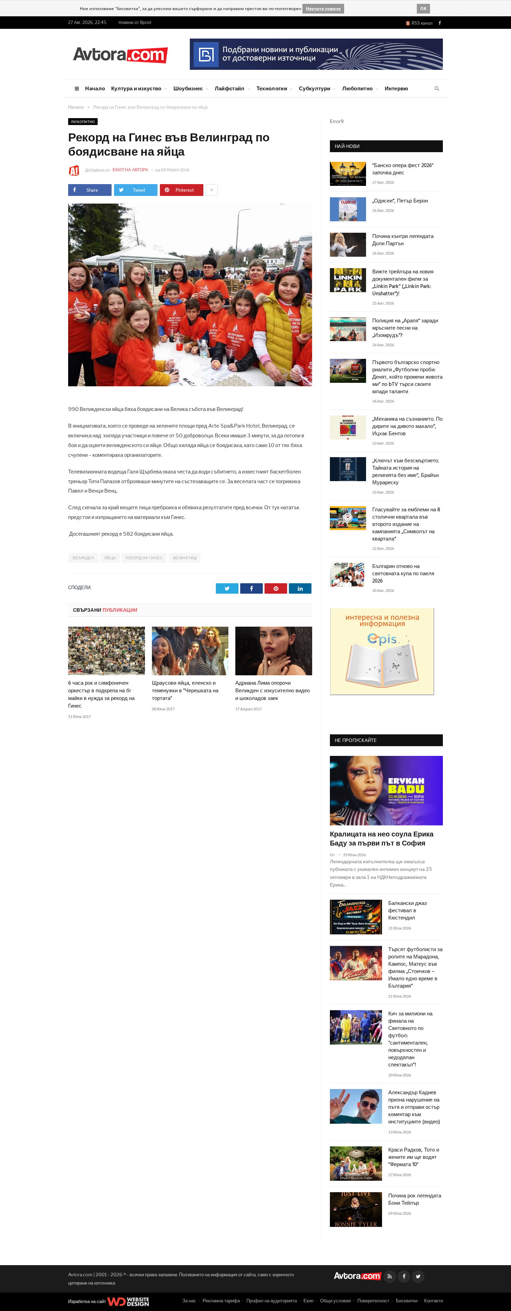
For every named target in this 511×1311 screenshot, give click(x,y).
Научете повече (323, 8)
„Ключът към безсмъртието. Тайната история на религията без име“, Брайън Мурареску (405, 472)
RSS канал (420, 23)
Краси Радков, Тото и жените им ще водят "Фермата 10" (413, 1158)
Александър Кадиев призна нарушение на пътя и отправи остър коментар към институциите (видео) (414, 1107)
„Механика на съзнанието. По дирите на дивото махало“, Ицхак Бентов (407, 427)
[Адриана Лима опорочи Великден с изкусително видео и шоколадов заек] (273, 651)
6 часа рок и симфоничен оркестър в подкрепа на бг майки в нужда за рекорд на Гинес (101, 694)
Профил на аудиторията (271, 1300)
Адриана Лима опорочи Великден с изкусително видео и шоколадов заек (272, 691)
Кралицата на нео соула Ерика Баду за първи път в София (381, 839)
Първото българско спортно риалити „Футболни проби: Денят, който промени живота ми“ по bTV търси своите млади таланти (407, 377)
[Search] (436, 88)
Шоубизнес (188, 88)
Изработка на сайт (87, 1301)
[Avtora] (120, 54)
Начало (95, 88)
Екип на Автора (131, 169)
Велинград (185, 557)
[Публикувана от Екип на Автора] (76, 170)
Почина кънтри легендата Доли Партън (402, 240)
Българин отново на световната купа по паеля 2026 (403, 574)
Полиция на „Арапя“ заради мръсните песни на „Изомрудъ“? (405, 328)
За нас (189, 1300)
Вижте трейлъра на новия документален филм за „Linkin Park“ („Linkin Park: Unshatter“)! (402, 283)
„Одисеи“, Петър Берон (400, 201)
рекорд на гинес (144, 557)
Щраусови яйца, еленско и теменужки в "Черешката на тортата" (185, 691)
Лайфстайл (230, 88)
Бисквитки (406, 1300)
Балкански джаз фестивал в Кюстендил (407, 911)
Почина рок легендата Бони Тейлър (414, 1200)
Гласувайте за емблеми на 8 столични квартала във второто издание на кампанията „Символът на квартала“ (406, 524)
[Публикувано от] (335, 854)
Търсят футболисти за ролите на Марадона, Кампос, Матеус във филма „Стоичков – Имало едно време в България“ (415, 968)
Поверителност (373, 1300)
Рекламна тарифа (221, 1300)
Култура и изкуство (136, 88)
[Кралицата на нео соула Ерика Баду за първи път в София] (386, 790)
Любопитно (357, 88)
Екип (308, 1300)
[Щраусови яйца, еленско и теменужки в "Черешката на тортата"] (190, 651)
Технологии (272, 88)
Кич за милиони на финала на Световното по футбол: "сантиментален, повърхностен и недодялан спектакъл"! (410, 1040)
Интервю (396, 88)
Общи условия (335, 1300)
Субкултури (314, 88)
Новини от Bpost (135, 22)
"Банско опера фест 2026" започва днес (402, 169)
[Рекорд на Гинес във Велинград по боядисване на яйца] (190, 384)
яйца (110, 557)
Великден (83, 557)
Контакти (433, 1300)
